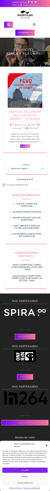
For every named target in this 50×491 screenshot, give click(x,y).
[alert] (25, 185)
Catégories (26, 165)
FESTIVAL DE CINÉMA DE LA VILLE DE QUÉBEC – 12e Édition (25, 115)
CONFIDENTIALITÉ (25, 337)
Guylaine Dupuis (19, 276)
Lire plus (25, 146)
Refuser (25, 476)
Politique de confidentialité (31, 488)
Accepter (25, 470)
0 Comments (17, 128)
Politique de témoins (15, 488)
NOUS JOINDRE (25, 423)
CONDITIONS (25, 377)
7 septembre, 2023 (20, 125)
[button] (46, 445)
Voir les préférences (25, 483)
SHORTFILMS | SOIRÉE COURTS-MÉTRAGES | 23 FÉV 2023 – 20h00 (27, 267)
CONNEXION (23, 33)
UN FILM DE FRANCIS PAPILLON (26, 212)
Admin (33, 125)
